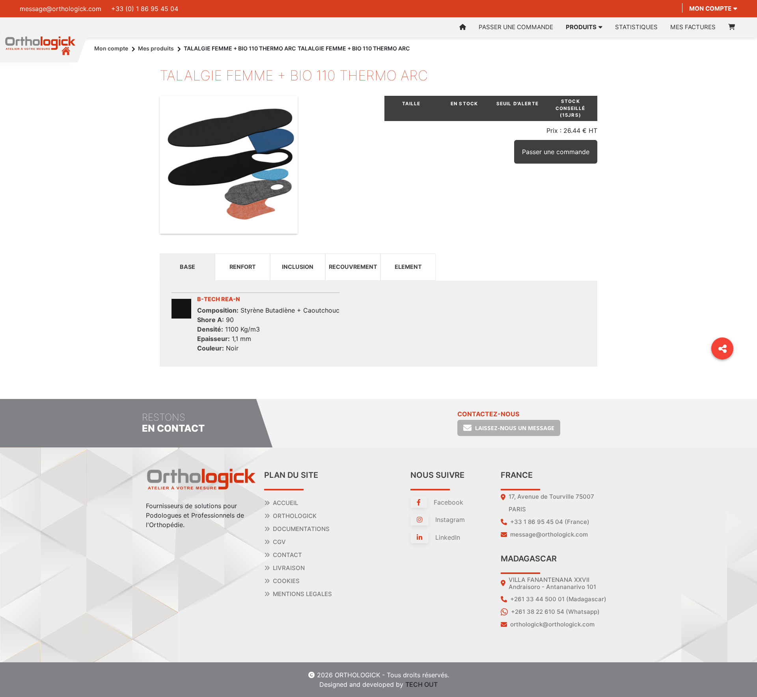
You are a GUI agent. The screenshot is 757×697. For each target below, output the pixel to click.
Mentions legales (302, 594)
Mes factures (693, 27)
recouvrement (353, 266)
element (408, 266)
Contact (287, 555)
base (187, 266)
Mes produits (156, 48)
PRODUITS (581, 27)
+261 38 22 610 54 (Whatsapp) (555, 611)
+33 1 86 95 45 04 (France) (549, 522)
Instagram (449, 520)
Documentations (301, 529)
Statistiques (636, 27)
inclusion (297, 266)
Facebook (447, 502)
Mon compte (710, 8)
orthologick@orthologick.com (552, 624)
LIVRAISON (289, 568)
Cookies (286, 581)
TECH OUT (421, 684)
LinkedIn (446, 537)
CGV (279, 542)
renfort (242, 266)
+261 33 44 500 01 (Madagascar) (558, 599)
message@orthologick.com (60, 9)
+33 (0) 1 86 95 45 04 (144, 9)
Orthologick (295, 516)
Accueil (285, 503)
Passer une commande (516, 27)
